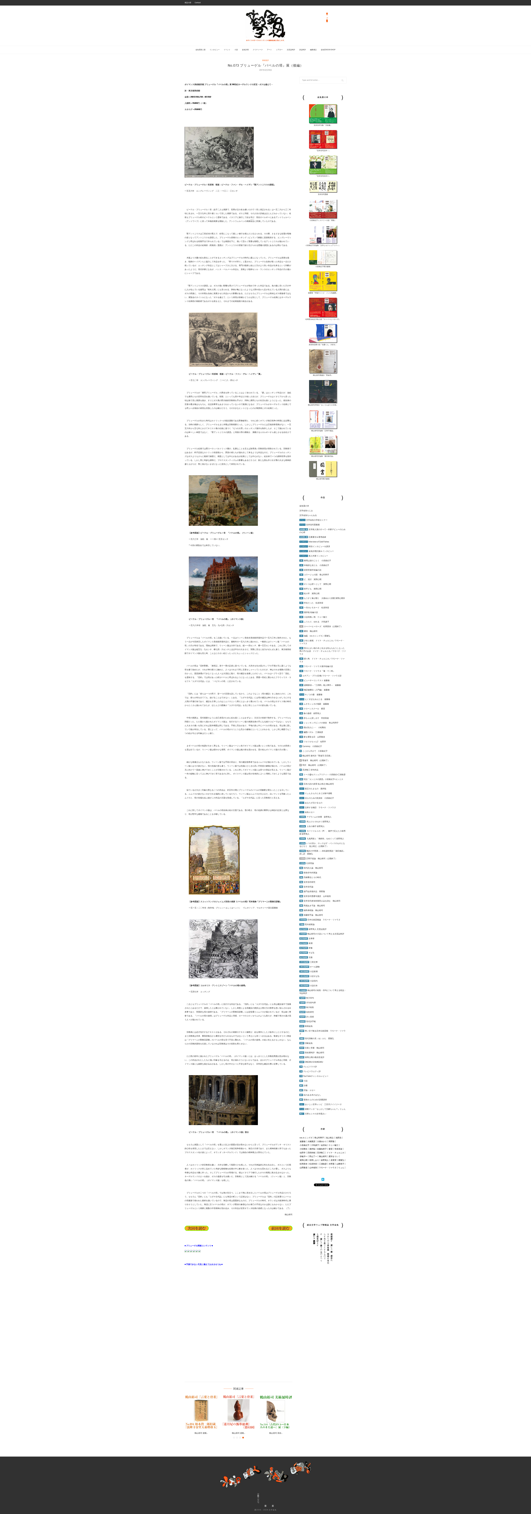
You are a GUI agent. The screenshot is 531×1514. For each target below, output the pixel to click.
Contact (198, 3)
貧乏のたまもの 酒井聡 (313, 788)
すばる (307, 952)
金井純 (324, 1145)
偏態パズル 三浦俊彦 (311, 732)
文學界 (307, 938)
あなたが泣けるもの (311, 802)
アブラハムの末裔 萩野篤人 (316, 816)
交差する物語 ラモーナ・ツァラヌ (318, 807)
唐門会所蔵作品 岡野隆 (312, 891)
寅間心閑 (303, 1160)
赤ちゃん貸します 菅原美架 (314, 718)
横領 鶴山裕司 (308, 631)
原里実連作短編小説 (310, 570)
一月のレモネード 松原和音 (314, 607)
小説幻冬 (309, 985)
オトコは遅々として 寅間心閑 (315, 584)
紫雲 (331, 1149)
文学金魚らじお (306, 510)
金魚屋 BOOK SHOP (328, 50)
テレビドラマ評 (308, 1066)
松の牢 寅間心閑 (309, 593)
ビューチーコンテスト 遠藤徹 (315, 680)
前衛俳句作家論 (308, 872)
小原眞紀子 (304, 1145)
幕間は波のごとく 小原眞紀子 (315, 560)
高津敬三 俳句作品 (309, 769)
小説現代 (309, 980)
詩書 (304, 1085)
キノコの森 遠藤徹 (311, 694)
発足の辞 (188, 3)
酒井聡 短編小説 (309, 612)
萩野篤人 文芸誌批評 (313, 929)
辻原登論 (307, 863)
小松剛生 (303, 1149)
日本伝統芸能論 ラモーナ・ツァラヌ (320, 919)
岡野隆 (332, 1141)
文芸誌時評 (291, 50)
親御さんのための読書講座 (313, 1099)
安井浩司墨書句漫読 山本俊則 (315, 896)
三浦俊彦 (323, 1164)
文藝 (306, 957)
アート (269, 50)
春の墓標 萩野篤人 (310, 713)
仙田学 (302, 1153)
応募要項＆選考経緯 (313, 537)
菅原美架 (338, 1149)
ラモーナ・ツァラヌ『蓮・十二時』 (317, 671)
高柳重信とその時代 (310, 877)
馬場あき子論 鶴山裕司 (312, 905)
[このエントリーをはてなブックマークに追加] (323, 1179)
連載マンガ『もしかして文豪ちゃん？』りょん (323, 1109)
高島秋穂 (311, 1153)
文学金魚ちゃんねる (308, 515)
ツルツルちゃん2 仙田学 (313, 741)
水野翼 (332, 1164)
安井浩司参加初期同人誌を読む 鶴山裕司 (320, 900)
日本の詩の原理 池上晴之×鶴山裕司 (317, 784)
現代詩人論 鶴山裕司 (311, 868)
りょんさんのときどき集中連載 (316, 793)
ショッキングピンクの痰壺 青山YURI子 (319, 722)
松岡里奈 (303, 1164)
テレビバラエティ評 (310, 1071)
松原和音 (313, 1164)
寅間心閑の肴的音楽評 (312, 1057)
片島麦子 (315, 1145)
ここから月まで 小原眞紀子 (314, 751)
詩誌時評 (302, 50)
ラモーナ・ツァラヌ (327, 1168)
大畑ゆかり (322, 1141)
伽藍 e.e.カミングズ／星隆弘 (315, 635)
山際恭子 (340, 1164)
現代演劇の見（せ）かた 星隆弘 (317, 1038)
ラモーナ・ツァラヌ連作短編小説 (316, 666)
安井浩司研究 (307, 882)
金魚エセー (307, 812)
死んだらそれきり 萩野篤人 (315, 821)
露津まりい (333, 1156)
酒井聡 (312, 1149)
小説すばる (310, 976)
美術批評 (265, 60)
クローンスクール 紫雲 (312, 708)
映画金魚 (306, 1026)
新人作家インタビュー (314, 555)
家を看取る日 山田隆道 (312, 736)
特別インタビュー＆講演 (315, 546)
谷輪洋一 (303, 1156)
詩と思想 (307, 1016)
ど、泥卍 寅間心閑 (310, 579)
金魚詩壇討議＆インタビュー (317, 551)
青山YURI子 (319, 1138)
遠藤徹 (302, 1141)
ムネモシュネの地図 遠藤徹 (314, 704)
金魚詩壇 (245, 50)
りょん (341, 1168)
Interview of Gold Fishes (314, 541)
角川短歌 (307, 1007)
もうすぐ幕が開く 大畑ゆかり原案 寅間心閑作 (322, 598)
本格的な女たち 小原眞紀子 (314, 565)
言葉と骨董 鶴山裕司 (312, 1047)
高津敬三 (321, 1153)
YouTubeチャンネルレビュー (314, 1076)
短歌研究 (307, 1012)
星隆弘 (341, 1160)
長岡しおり (314, 1160)
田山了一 (313, 1156)
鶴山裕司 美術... (276, 1433)
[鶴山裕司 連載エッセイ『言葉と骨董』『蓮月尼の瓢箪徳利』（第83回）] (238, 1412)
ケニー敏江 (333, 1145)
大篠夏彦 (311, 1141)
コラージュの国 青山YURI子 (314, 574)
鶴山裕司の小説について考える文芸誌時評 (322, 933)
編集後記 (313, 50)
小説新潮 (309, 971)
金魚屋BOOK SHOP (258, 1498)
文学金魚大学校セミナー (313, 520)
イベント (227, 50)
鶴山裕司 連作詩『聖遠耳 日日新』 (316, 755)
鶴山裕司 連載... (201, 1433)
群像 (306, 948)
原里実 (333, 1160)
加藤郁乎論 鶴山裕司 (311, 915)
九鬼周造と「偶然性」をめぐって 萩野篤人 (325, 838)
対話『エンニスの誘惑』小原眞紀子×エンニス (321, 779)
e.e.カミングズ (306, 1138)
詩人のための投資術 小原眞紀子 (317, 798)
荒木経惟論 (307, 924)
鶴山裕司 (323, 1156)
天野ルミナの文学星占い (313, 1113)
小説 (236, 50)
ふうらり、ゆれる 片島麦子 (314, 621)
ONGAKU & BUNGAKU (311, 1062)
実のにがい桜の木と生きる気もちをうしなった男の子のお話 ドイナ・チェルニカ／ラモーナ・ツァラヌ (322, 651)
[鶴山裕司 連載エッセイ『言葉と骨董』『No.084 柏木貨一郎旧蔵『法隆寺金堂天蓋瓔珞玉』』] (201, 1412)
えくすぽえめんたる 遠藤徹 (315, 699)
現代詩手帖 (308, 1021)
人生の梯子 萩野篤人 (312, 826)
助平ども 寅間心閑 (310, 588)
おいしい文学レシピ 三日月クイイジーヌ (321, 1104)
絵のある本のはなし (310, 1095)
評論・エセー (307, 1090)
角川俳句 (307, 998)
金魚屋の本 (304, 505)
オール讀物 (310, 966)
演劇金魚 (306, 1043)
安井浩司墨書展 (310, 524)
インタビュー (215, 50)
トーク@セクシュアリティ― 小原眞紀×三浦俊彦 (323, 774)
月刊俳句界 (308, 1002)
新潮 (306, 943)
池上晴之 (330, 1138)
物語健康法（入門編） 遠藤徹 (315, 689)
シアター (279, 50)
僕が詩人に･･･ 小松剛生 (313, 727)
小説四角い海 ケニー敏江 (313, 617)
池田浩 (338, 1138)
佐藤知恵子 (322, 1149)
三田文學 (309, 962)
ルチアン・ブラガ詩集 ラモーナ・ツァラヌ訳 (321, 675)
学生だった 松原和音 (311, 603)
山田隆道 (303, 1168)
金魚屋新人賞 (200, 50)
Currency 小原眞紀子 (311, 746)
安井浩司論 (306, 886)
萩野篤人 (325, 1160)
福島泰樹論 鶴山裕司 (311, 910)
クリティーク (258, 50)
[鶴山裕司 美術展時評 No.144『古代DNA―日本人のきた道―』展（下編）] (276, 1412)
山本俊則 (313, 1168)
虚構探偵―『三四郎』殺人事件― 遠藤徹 (320, 685)
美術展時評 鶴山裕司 (312, 1052)
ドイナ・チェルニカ (335, 1153)
